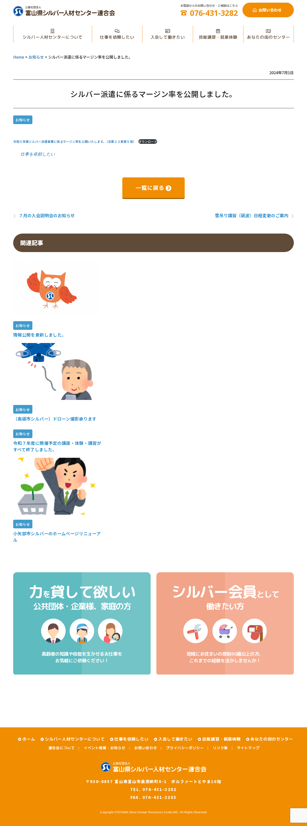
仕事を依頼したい (117, 37)
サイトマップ (248, 747)
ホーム (28, 739)
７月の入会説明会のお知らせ (44, 215)
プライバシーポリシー (185, 747)
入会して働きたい (168, 37)
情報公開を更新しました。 (39, 335)
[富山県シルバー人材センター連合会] (64, 14)
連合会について (61, 747)
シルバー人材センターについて (53, 37)
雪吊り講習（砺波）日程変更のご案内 (254, 215)
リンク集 (220, 747)
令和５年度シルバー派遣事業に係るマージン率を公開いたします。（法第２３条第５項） (74, 141)
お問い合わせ (270, 10)
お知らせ (23, 119)
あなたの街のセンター (268, 37)
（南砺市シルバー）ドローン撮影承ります (55, 419)
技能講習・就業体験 (218, 37)
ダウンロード (147, 141)
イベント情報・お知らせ (104, 747)
